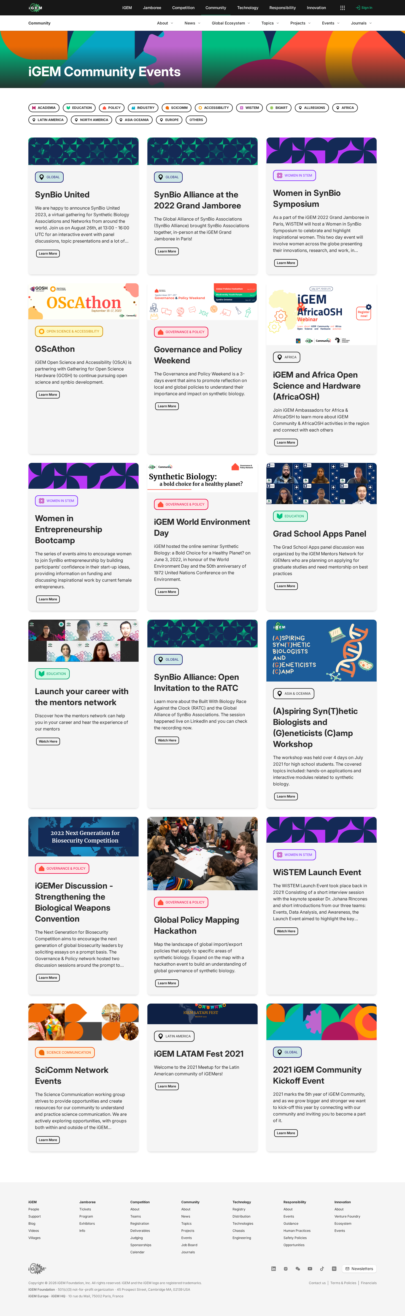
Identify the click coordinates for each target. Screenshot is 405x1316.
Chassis (239, 1231)
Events (186, 1238)
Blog (31, 1223)
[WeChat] (297, 1268)
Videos (33, 1231)
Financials (369, 1283)
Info (82, 1231)
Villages (34, 1238)
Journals (188, 1252)
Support (34, 1216)
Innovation (342, 1202)
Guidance (291, 1223)
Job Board (189, 1245)
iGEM (32, 1202)
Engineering (242, 1238)
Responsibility (295, 1202)
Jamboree (87, 1202)
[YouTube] (310, 1268)
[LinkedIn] (273, 1268)
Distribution (241, 1216)
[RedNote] (334, 1268)
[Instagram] (285, 1268)
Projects (187, 1231)
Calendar (137, 1252)
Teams (135, 1216)
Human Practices (297, 1231)
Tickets (85, 1209)
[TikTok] (322, 1268)
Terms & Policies (343, 1283)
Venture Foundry (347, 1216)
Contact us (317, 1283)
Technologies (243, 1223)
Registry (239, 1209)
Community (39, 23)
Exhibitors (87, 1223)
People (33, 1209)
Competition (140, 1202)
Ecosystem (343, 1223)
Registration (139, 1223)
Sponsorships (140, 1245)
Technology (242, 1202)
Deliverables (140, 1231)
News (185, 1216)
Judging (136, 1238)
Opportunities (294, 1245)
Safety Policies (295, 1238)
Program (86, 1216)
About (134, 1209)
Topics (186, 1223)
